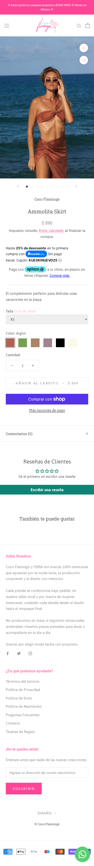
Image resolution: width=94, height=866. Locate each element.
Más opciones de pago (47, 410)
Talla (9, 311)
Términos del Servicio (23, 681)
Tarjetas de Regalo (20, 732)
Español (45, 813)
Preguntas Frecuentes (23, 715)
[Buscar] (79, 25)
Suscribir (24, 788)
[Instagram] (30, 653)
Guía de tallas (25, 311)
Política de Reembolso (24, 706)
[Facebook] (7, 653)
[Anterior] (18, 186)
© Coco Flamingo (47, 824)
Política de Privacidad (23, 690)
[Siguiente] (76, 186)
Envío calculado (52, 230)
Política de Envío (19, 698)
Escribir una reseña (47, 490)
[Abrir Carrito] (88, 25)
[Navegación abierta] (6, 25)
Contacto (13, 723)
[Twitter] (19, 653)
